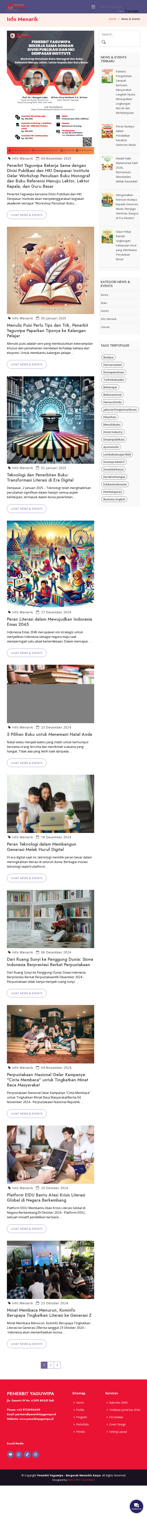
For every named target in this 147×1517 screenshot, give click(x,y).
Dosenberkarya (113, 469)
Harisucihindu (112, 402)
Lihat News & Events (26, 215)
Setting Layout (118, 1431)
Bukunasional (112, 394)
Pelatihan (109, 417)
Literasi (105, 327)
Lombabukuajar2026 (117, 454)
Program (81, 1417)
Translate (132, 11)
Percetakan (116, 1417)
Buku (104, 303)
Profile (80, 1410)
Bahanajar (110, 387)
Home (112, 19)
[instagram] (35, 1454)
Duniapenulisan (113, 372)
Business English (114, 499)
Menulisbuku (111, 424)
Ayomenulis (111, 447)
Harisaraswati (112, 365)
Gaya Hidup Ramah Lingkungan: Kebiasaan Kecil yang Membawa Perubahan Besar (126, 245)
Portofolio (82, 1424)
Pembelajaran (112, 492)
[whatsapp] (18, 1454)
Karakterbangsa (114, 477)
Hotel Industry (113, 432)
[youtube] (10, 1454)
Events (105, 311)
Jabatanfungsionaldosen (120, 409)
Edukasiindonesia (115, 484)
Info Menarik (22, 158)
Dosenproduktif (114, 462)
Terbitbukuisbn (113, 380)
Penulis (80, 1431)
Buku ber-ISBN (118, 1402)
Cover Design (117, 1424)
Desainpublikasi (113, 439)
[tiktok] (27, 1454)
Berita (104, 295)
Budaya (108, 357)
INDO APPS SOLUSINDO (81, 1480)
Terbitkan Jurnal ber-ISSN (124, 1410)
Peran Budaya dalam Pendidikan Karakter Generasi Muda (126, 135)
